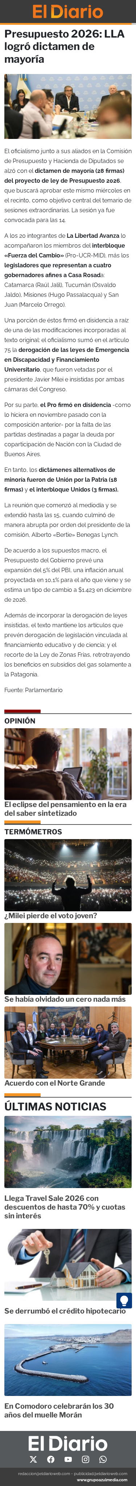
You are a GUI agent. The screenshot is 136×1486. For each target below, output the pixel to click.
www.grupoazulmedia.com (102, 1479)
